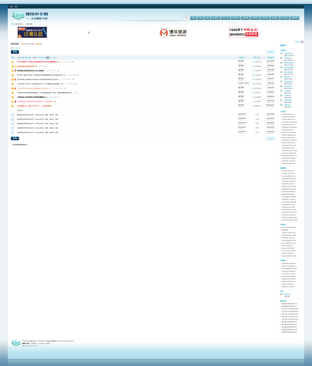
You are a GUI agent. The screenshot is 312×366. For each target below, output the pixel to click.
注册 (11, 7)
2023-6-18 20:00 (270, 84)
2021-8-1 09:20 (270, 102)
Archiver (42, 343)
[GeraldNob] (281, 86)
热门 (55, 58)
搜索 (193, 18)
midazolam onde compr (289, 122)
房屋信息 (235, 18)
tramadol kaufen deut (289, 235)
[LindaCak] (281, 96)
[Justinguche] (281, 53)
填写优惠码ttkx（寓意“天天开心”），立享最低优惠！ (34, 106)
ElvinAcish (287, 58)
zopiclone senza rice (289, 161)
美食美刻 (275, 18)
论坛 (186, 18)
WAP (47, 343)
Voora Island (51, 341)
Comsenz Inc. (69, 341)
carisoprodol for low (288, 148)
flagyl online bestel (288, 194)
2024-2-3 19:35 (270, 80)
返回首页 (271, 52)
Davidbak (287, 77)
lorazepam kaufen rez (289, 179)
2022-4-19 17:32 (270, 98)
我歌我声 (255, 18)
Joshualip (287, 91)
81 (65, 88)
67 (78, 75)
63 (73, 79)
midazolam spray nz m (289, 155)
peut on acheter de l (288, 143)
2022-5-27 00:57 (270, 93)
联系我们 (34, 343)
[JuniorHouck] (281, 82)
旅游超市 (295, 18)
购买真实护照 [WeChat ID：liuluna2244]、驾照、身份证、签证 (37, 115)
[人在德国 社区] (30, 19)
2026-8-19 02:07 (270, 129)
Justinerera (270, 101)
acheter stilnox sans (288, 173)
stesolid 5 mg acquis (288, 215)
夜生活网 (285, 230)
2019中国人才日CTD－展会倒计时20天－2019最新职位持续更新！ (39, 84)
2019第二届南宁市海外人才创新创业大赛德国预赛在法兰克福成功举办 (40, 75)
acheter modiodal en (289, 266)
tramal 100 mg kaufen (289, 132)
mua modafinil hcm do (289, 256)
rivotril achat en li (287, 245)
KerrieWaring (288, 72)
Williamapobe (288, 62)
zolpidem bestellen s (289, 117)
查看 (258, 57)
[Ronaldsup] (281, 100)
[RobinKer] (281, 105)
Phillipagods (270, 105)
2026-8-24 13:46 (270, 120)
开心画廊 (265, 18)
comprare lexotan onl (289, 153)
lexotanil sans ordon (288, 207)
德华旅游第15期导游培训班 (26, 66)
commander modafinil (289, 197)
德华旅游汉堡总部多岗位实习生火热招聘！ (31, 71)
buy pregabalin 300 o (289, 240)
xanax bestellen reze (289, 176)
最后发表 (270, 57)
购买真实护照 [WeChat (289, 304)
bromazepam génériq (289, 202)
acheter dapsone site (289, 227)
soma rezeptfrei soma (289, 145)
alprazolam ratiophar (289, 279)
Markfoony (270, 92)
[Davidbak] (281, 77)
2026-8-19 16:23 (270, 124)
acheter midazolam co (289, 281)
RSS (40, 44)
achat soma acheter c (289, 181)
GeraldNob (288, 86)
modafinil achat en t (288, 184)
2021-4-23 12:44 (270, 106)
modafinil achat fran (288, 163)
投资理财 (245, 18)
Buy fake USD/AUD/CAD (290, 309)
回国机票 (216, 18)
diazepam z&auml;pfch (289, 127)
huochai (17, 48)
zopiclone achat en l (288, 287)
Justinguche (288, 53)
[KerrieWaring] (281, 72)
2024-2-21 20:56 (270, 76)
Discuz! (33, 341)
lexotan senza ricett (288, 137)
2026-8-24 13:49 (270, 62)
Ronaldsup (288, 100)
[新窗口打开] (12, 62)
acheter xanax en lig (288, 233)
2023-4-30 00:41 (270, 89)
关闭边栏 (297, 42)
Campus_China (243, 83)
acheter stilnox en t (288, 114)
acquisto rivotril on (288, 171)
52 (72, 62)
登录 (16, 7)
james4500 (270, 61)
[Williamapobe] (281, 63)
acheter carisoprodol (289, 135)
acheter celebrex (287, 253)
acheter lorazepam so (289, 276)
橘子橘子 (241, 61)
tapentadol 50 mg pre (289, 158)
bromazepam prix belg (289, 150)
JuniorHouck (288, 81)
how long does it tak (288, 251)
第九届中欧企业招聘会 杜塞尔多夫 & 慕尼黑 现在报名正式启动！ (38, 79)
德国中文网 (25, 343)
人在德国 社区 (18, 24)
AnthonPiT (270, 70)
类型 (12, 57)
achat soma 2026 (287, 130)
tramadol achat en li (288, 125)
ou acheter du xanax (288, 274)
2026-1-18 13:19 (270, 67)
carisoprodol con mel (289, 209)
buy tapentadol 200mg (289, 268)
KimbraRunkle (289, 67)
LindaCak (287, 95)
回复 (255, 57)
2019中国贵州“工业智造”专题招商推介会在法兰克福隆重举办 (37, 62)
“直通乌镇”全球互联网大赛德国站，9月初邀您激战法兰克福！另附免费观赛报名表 (43, 93)
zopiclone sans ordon (289, 186)
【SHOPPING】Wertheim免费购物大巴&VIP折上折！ (34, 88)
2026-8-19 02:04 (270, 133)
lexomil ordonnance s (289, 119)
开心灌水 (285, 18)
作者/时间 (241, 57)
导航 (200, 18)
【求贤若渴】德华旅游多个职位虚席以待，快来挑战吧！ (35, 101)
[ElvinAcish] (281, 58)
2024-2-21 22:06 (270, 71)
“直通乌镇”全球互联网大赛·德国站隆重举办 (31, 97)
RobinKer (287, 105)
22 (58, 71)
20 (76, 84)
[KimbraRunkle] (281, 67)
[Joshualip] (281, 91)
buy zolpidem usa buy (289, 243)
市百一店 (226, 18)
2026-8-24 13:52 (270, 115)
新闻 (207, 18)
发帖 (15, 52)
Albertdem (271, 65)
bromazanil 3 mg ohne (289, 140)
